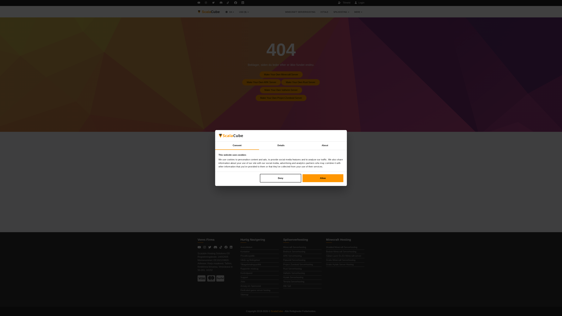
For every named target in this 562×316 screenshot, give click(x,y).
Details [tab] (281, 145)
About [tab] (325, 145)
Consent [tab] (237, 145)
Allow (323, 178)
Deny (280, 178)
